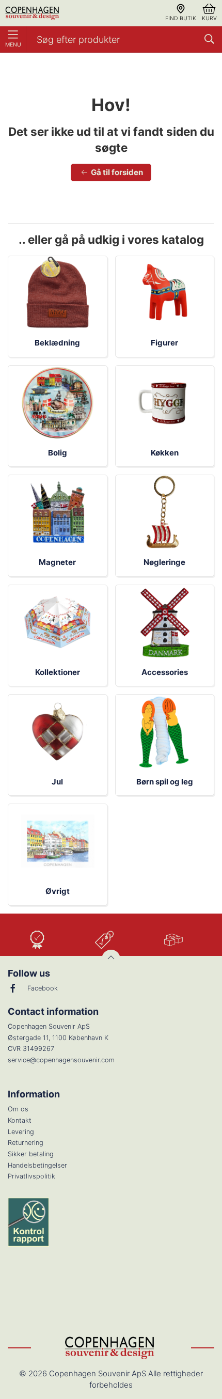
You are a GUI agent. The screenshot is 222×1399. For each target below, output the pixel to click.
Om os (18, 1109)
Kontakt (19, 1120)
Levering (21, 1132)
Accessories (164, 672)
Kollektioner (57, 672)
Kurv (209, 18)
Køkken (165, 453)
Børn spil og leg (164, 782)
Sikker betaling (31, 1154)
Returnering (25, 1142)
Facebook (42, 988)
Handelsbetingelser (37, 1165)
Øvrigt (57, 891)
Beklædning (57, 343)
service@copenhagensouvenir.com (61, 1060)
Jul (57, 782)
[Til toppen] (111, 959)
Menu (13, 44)
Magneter (57, 562)
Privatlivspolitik (31, 1176)
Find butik (180, 18)
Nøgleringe (164, 562)
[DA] (33, 13)
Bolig (57, 453)
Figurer (164, 343)
